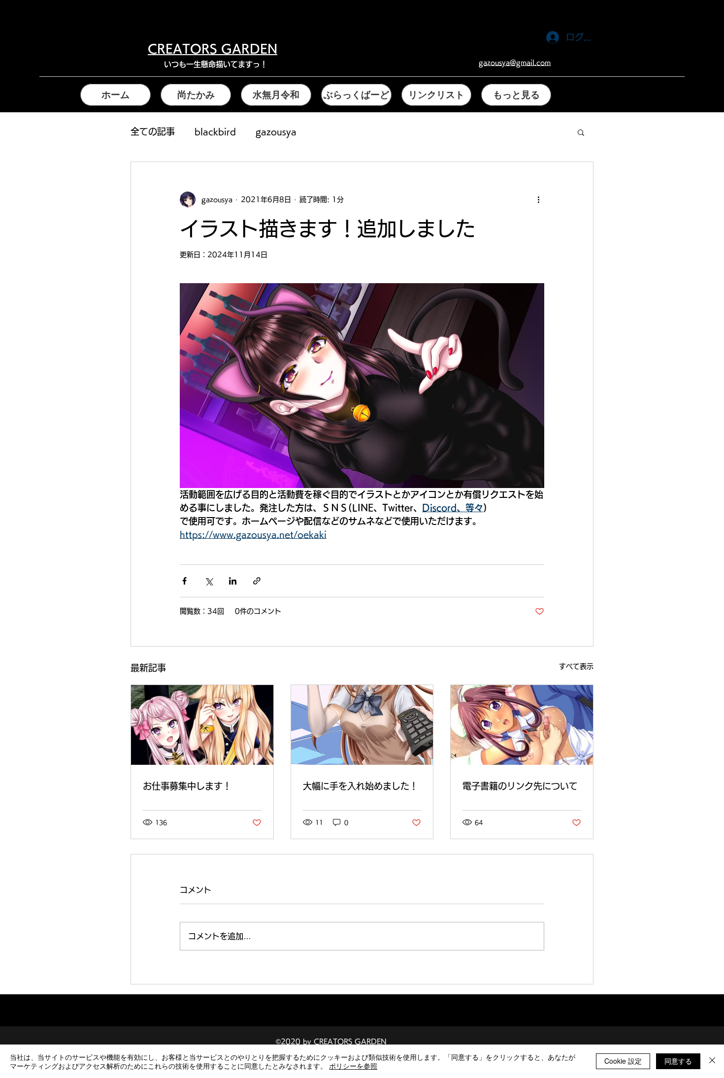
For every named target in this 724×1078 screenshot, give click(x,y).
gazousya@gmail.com (515, 62)
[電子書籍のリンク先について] (522, 725)
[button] (581, 132)
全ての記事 (153, 131)
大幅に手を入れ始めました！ (360, 786)
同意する (678, 1061)
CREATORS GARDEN (212, 49)
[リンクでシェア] (257, 581)
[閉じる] (712, 1061)
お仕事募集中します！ (187, 786)
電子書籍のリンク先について (520, 786)
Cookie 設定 (623, 1061)
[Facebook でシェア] (184, 581)
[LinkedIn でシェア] (232, 581)
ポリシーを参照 (353, 1066)
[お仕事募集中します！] (202, 725)
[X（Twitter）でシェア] (208, 581)
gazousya (276, 131)
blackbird (215, 131)
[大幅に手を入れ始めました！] (362, 725)
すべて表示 (576, 666)
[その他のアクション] (538, 199)
